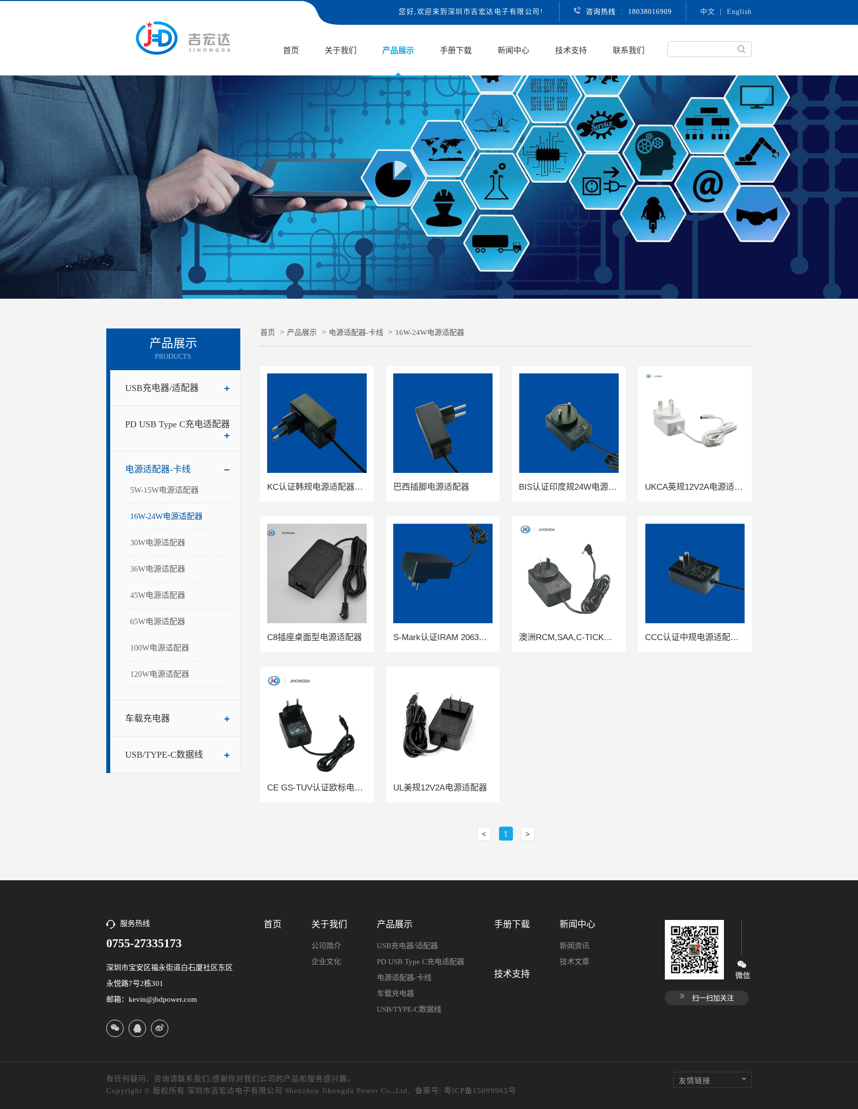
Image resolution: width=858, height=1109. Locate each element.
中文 (707, 11)
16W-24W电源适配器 (166, 516)
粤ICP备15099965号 (480, 1091)
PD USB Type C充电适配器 (177, 424)
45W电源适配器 (157, 595)
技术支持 (571, 50)
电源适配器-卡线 (158, 469)
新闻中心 (513, 50)
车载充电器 (147, 718)
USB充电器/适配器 (162, 388)
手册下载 (456, 50)
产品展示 (398, 50)
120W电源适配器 (159, 674)
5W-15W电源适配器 (164, 490)
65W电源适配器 (157, 621)
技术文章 (574, 962)
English (739, 11)
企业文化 (326, 962)
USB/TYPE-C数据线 (164, 755)
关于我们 (341, 50)
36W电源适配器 (157, 569)
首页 (291, 50)
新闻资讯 (574, 946)
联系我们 (628, 50)
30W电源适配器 (157, 542)
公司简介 (326, 946)
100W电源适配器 (159, 648)
